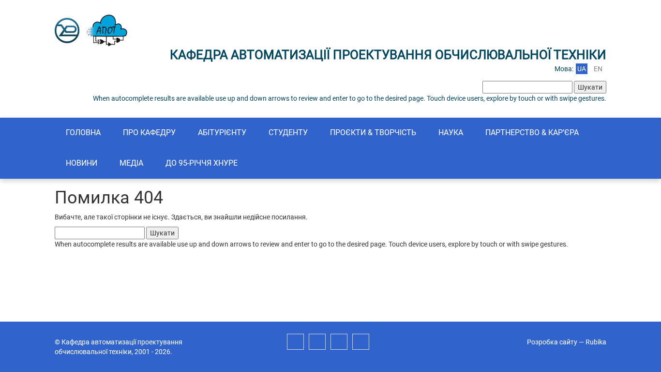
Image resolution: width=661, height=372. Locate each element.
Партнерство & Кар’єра (532, 132)
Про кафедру (149, 132)
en (598, 69)
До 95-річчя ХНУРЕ (201, 163)
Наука (450, 132)
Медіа (131, 163)
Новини (81, 163)
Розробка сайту (552, 342)
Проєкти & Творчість (373, 132)
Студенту (288, 132)
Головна (83, 132)
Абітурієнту (222, 132)
